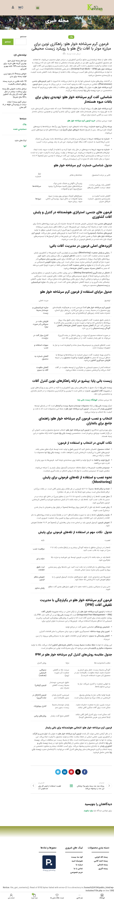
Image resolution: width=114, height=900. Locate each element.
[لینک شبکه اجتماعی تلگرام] (58, 772)
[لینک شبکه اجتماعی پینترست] (71, 772)
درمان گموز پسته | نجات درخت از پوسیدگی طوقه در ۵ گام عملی (14, 105)
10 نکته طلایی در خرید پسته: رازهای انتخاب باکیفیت (14, 82)
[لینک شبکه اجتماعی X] (78, 772)
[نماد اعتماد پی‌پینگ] (49, 863)
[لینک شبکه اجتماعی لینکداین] (64, 772)
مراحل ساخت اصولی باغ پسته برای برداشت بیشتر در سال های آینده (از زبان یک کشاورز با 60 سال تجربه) (14, 93)
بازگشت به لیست (71, 785)
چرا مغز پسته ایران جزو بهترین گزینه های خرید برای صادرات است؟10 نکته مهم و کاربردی (14, 64)
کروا (24, 145)
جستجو (23, 36)
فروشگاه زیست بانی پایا (87, 399)
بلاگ (54, 26)
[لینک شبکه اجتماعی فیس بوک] (84, 772)
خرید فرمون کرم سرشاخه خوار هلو (81, 120)
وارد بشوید (88, 810)
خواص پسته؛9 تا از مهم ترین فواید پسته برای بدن (15, 75)
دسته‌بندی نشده (19, 129)
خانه (60, 26)
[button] (37, 7)
